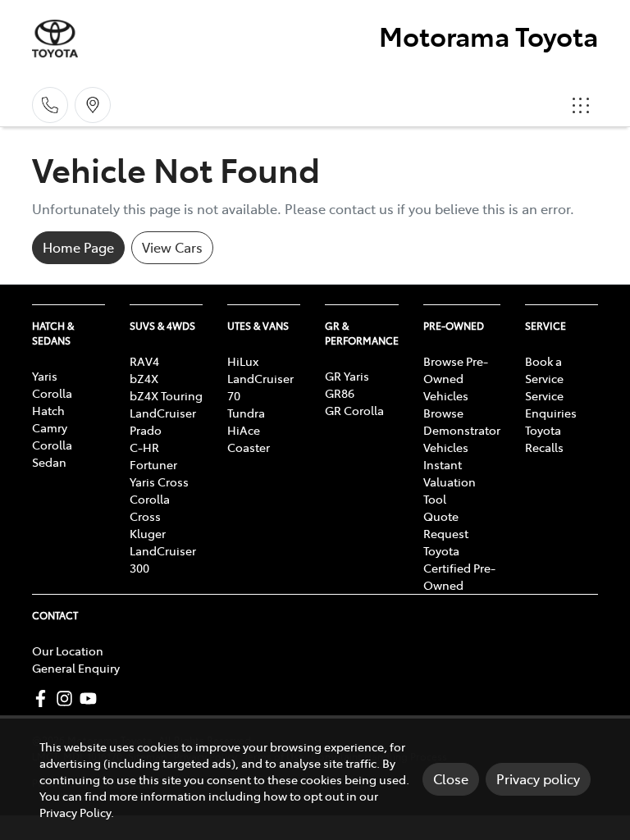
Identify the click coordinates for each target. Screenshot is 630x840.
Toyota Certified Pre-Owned (459, 567)
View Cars (172, 247)
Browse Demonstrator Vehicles (461, 429)
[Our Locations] (92, 105)
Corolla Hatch (52, 401)
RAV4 (144, 361)
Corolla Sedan (52, 453)
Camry (49, 427)
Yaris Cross (159, 481)
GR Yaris (347, 376)
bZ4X (144, 378)
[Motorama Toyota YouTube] (91, 698)
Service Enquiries (551, 404)
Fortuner (153, 464)
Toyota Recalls (544, 438)
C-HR (144, 447)
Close (450, 778)
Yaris (44, 376)
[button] (580, 105)
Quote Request (445, 524)
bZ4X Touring (166, 395)
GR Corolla (354, 410)
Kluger (148, 533)
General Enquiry (76, 668)
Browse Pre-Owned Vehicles (455, 378)
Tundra (246, 412)
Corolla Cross (150, 507)
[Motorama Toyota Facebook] (44, 698)
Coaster (248, 447)
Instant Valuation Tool (449, 481)
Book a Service (544, 369)
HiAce (243, 430)
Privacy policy (538, 778)
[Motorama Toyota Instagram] (68, 698)
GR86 (339, 393)
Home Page (78, 247)
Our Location (67, 650)
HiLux (242, 361)
